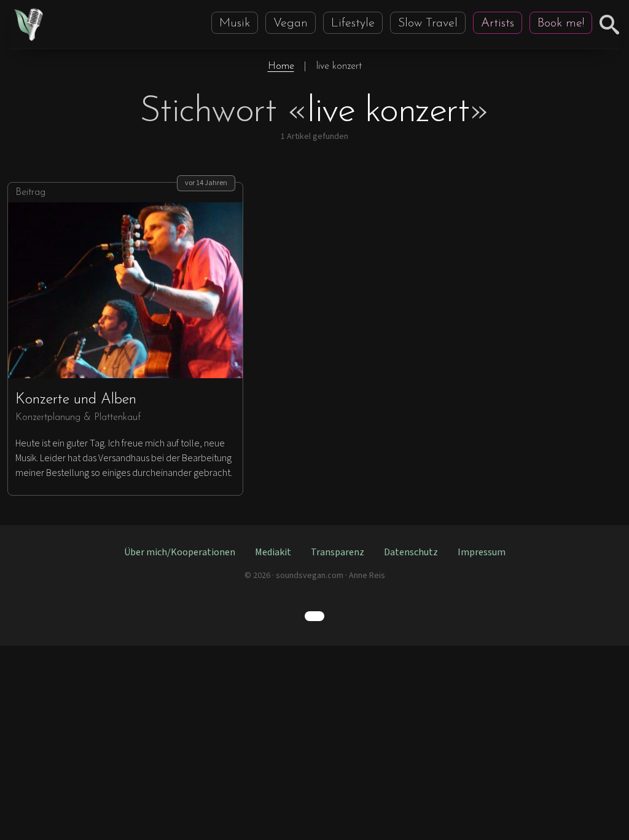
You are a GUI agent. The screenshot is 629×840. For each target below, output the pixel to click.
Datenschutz (411, 552)
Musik (234, 23)
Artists (497, 23)
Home (281, 66)
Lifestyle (353, 23)
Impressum (482, 552)
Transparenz (337, 552)
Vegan (290, 23)
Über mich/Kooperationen (179, 552)
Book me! (560, 23)
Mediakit (273, 552)
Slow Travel (428, 23)
